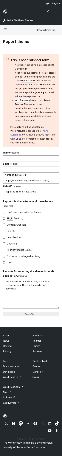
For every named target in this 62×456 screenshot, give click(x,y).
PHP (9, 249)
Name (11, 152)
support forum (28, 80)
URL (14, 174)
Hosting (7, 345)
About (6, 335)
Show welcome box (46, 30)
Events (36, 366)
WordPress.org (22, 100)
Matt (7, 392)
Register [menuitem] (56, 3)
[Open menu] (57, 11)
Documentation (11, 366)
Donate (38, 371)
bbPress (9, 397)
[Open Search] (48, 11)
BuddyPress (11, 402)
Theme (14, 174)
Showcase (38, 335)
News (6, 340)
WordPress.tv (12, 377)
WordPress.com (13, 386)
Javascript (18, 249)
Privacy (7, 351)
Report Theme (31, 314)
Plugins (36, 345)
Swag (37, 377)
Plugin (10, 218)
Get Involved (40, 361)
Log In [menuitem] (47, 3)
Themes (37, 340)
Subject (12, 185)
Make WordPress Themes (20, 20)
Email (11, 163)
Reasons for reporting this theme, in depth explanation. (28, 273)
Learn (6, 361)
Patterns (37, 351)
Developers (9, 371)
